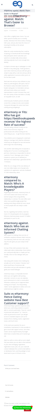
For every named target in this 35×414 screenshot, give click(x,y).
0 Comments (13, 30)
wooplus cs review (14, 15)
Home (5, 15)
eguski (6, 30)
